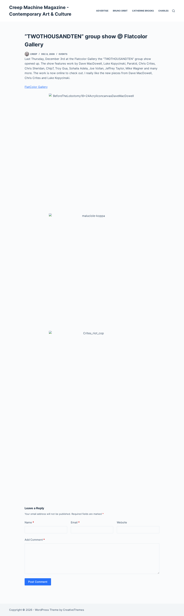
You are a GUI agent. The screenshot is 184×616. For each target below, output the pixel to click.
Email (75, 522)
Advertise (102, 10)
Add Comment (35, 539)
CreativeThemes (73, 610)
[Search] (173, 11)
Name (29, 522)
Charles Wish (166, 10)
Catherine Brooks (143, 10)
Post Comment (37, 581)
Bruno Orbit (120, 10)
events (63, 54)
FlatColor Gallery (36, 87)
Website (122, 522)
